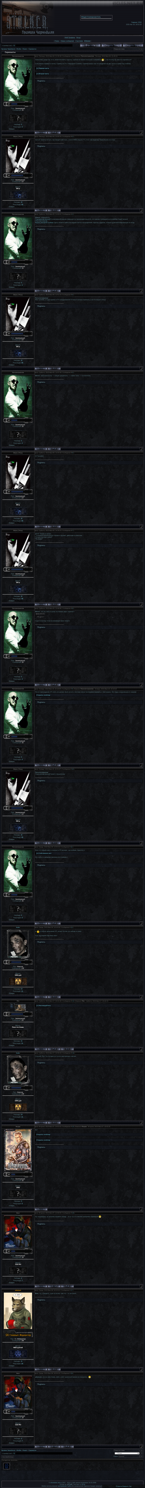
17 (72, 1290)
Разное (25, 49)
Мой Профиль (70, 37)
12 (72, 927)
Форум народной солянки (44, 222)
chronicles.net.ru (56, 1482)
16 (73, 1213)
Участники (79, 41)
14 (73, 1053)
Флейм (19, 49)
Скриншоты (32, 49)
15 (73, 1126)
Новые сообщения (67, 41)
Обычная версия (41, 221)
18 (72, 1373)
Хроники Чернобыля (8, 49)
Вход (78, 37)
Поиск (57, 41)
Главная (134, 22)
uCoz (83, 1484)
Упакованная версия (42, 219)
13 (21, 989)
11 (21, 202)
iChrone (87, 41)
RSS (139, 22)
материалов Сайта (64, 1486)
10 (73, 769)
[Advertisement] (72, 1476)
